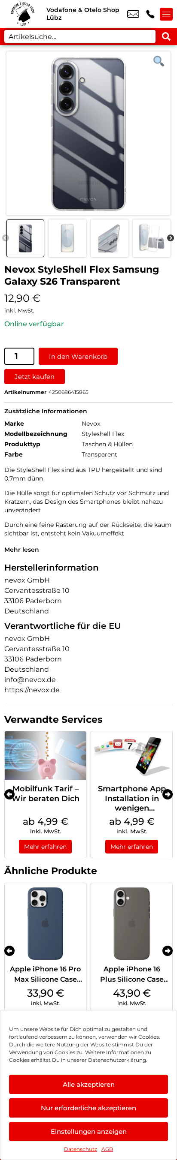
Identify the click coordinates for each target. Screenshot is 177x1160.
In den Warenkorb (78, 356)
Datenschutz (80, 1149)
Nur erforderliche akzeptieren (88, 1108)
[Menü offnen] (166, 14)
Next (170, 238)
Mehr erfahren (45, 846)
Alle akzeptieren (89, 1084)
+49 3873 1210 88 (150, 14)
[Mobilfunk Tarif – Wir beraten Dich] (45, 755)
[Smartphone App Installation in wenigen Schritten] (131, 755)
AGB (107, 1149)
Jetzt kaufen (35, 377)
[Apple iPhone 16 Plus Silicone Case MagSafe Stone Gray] (131, 923)
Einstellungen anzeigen (89, 1131)
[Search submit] (166, 36)
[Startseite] (23, 14)
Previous (5, 238)
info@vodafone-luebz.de (133, 14)
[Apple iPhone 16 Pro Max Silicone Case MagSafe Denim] (45, 923)
